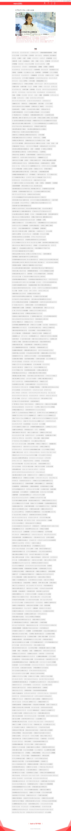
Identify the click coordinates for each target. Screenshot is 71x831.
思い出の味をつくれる (47, 398)
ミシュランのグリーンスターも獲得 (21, 673)
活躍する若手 (16, 86)
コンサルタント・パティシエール (20, 387)
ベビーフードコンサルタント (34, 100)
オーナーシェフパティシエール (20, 517)
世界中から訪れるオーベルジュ (20, 163)
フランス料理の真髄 (17, 168)
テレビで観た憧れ (17, 333)
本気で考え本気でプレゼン (28, 718)
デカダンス (15, 480)
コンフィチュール (27, 234)
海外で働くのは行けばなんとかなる (51, 387)
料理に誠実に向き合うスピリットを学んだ (22, 137)
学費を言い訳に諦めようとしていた (34, 313)
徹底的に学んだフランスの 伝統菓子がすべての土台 (45, 120)
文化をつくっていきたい (45, 608)
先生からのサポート (17, 446)
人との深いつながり (47, 684)
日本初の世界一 (16, 109)
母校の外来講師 (29, 483)
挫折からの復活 (29, 305)
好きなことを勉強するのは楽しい (20, 540)
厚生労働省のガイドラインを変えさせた (48, 222)
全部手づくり (16, 157)
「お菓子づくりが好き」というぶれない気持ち (23, 183)
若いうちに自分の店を (18, 716)
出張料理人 (38, 72)
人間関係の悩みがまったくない (20, 803)
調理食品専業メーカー (42, 81)
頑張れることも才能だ (29, 477)
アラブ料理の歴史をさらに (52, 642)
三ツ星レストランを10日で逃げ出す (21, 401)
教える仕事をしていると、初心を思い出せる (32, 185)
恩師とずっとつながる (32, 767)
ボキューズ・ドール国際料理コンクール (31, 166)
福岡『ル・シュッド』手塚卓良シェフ (46, 415)
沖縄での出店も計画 (34, 509)
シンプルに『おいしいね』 (31, 463)
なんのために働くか (47, 208)
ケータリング (55, 61)
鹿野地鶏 (36, 608)
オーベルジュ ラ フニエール (31, 679)
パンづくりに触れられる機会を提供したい (40, 200)
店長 (37, 183)
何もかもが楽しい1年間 (27, 659)
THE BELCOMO (45, 460)
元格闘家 (29, 631)
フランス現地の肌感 (17, 577)
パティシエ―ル (54, 95)
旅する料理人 (28, 741)
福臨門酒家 (15, 494)
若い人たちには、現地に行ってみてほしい (22, 245)
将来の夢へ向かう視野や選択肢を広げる (22, 205)
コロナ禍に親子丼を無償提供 (32, 761)
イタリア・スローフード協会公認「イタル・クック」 (39, 177)
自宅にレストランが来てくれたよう (38, 310)
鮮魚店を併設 (28, 690)
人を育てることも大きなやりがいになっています (24, 220)
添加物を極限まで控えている (25, 191)
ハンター (39, 282)
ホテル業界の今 (24, 492)
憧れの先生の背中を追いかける (20, 330)
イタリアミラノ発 (47, 806)
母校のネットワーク (32, 475)
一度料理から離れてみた (36, 316)
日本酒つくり (45, 761)
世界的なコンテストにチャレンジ (20, 809)
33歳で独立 (32, 347)
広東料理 (15, 191)
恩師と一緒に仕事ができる (30, 577)
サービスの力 (16, 667)
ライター (25, 66)
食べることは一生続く (38, 560)
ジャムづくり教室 (45, 234)
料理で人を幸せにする (41, 744)
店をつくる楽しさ (37, 543)
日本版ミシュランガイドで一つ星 (38, 497)
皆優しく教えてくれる (18, 452)
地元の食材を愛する (53, 214)
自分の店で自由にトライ (18, 752)
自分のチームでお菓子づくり (48, 710)
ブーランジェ (22, 92)
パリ (37, 429)
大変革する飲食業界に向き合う (20, 285)
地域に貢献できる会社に (18, 616)
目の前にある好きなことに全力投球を (21, 237)
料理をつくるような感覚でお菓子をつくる (43, 480)
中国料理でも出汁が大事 (48, 188)
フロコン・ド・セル (27, 724)
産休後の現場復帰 (17, 628)
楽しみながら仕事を (27, 733)
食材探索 (15, 591)
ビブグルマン (54, 557)
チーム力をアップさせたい (45, 455)
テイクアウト (46, 364)
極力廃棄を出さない (27, 537)
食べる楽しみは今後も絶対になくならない (41, 299)
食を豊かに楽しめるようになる (20, 721)
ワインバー (15, 81)
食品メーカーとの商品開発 (37, 503)
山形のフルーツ (41, 231)
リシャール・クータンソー (39, 665)
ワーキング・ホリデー (18, 679)
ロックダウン (29, 438)
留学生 (42, 183)
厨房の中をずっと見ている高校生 (32, 699)
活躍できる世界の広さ (18, 429)
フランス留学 (49, 103)
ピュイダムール (53, 477)
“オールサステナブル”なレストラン (38, 670)
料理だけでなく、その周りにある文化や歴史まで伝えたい (26, 132)
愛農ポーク (15, 248)
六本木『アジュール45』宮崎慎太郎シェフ (47, 412)
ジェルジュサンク (34, 395)
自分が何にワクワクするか (19, 795)
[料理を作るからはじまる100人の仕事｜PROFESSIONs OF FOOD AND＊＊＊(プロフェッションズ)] (18, 3)
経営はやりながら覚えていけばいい (43, 733)
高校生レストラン (39, 168)
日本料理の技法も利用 (30, 370)
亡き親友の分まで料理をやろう (27, 574)
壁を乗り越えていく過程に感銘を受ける (22, 211)
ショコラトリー (25, 75)
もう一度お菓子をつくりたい (43, 506)
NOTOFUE (42, 653)
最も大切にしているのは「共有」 (20, 633)
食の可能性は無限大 (29, 358)
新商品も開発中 (33, 103)
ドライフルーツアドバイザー (37, 98)
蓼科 (45, 220)
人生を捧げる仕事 (50, 115)
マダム (27, 557)
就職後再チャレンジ (43, 157)
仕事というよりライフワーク (19, 710)
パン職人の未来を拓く (36, 806)
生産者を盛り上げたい (33, 784)
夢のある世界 (46, 755)
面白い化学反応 (45, 438)
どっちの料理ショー (51, 358)
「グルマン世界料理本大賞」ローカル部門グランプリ (45, 123)
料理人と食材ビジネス (36, 160)
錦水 (19, 650)
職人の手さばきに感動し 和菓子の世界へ (22, 123)
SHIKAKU (38, 460)
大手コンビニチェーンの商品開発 (20, 225)
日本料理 (32, 55)
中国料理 (48, 61)
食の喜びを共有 (31, 591)
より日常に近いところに (49, 724)
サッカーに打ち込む (17, 361)
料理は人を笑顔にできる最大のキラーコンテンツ (24, 656)
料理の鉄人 (42, 429)
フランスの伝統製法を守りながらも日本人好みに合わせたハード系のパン (29, 197)
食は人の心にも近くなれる (32, 730)
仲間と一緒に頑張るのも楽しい (46, 378)
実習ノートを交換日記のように (20, 580)
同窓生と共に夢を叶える (18, 140)
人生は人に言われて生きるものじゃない (22, 288)
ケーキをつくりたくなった (33, 781)
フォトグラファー (17, 66)
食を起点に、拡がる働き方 (50, 55)
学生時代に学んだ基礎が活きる (33, 511)
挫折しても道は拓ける (18, 693)
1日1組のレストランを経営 (45, 594)
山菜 (20, 61)
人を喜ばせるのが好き (49, 611)
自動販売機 (26, 531)
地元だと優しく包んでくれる (19, 271)
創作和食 (30, 273)
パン (55, 58)
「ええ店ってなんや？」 (18, 305)
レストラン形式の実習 (25, 665)
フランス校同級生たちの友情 (47, 271)
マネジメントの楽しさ (52, 375)
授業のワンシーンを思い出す (46, 475)
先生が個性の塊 (28, 344)
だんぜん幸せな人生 (39, 659)
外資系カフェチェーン (18, 83)
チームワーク (26, 735)
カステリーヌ (16, 696)
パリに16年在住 (16, 390)
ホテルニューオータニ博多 (33, 489)
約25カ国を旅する (49, 585)
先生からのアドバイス (18, 789)
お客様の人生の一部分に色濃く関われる (22, 546)
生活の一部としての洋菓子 (47, 730)
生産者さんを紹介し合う (30, 614)
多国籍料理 (34, 75)
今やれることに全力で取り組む (50, 801)
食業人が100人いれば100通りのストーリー (41, 202)
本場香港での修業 (35, 492)
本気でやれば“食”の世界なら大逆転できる (22, 296)
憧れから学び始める (36, 557)
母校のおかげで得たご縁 (18, 730)
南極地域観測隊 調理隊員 (46, 52)
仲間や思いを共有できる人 (49, 747)
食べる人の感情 (16, 718)
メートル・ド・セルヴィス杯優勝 (48, 662)
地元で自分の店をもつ (18, 608)
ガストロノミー (47, 100)
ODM (53, 143)
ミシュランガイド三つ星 (47, 803)
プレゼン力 (26, 361)
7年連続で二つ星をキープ (18, 631)
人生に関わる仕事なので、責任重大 (21, 214)
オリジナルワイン (54, 279)
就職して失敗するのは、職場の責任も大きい (42, 217)
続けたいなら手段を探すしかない (20, 509)
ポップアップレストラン (50, 534)
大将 (42, 605)
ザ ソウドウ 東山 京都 (18, 463)
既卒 (32, 149)
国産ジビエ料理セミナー (18, 222)
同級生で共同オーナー (44, 701)
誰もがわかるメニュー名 (32, 625)
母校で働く (54, 506)
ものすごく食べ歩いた (18, 367)
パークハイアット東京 (18, 602)
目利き (26, 160)
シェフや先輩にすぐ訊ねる (49, 449)
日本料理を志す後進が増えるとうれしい (38, 279)
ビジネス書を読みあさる (41, 305)
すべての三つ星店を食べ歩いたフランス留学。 (23, 251)
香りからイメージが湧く (32, 588)
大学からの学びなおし (33, 151)
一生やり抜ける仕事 (25, 339)
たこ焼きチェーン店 (29, 72)
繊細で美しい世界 (34, 662)
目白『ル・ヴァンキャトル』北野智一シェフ (34, 421)
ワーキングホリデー (26, 390)
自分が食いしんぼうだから (43, 591)
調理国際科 (48, 183)
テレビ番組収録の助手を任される (20, 347)
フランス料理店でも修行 (40, 273)
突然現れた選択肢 (17, 265)
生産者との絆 (54, 339)
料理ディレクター (50, 75)
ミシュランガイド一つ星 (18, 435)
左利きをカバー (53, 324)
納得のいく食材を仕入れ (50, 602)
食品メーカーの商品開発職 (47, 784)
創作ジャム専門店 (17, 234)
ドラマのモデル (39, 322)
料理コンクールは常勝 (36, 324)
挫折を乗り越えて (35, 401)
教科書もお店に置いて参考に (19, 375)
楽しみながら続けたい (54, 682)
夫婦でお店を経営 (41, 358)
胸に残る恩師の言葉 (38, 307)
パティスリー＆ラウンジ (30, 693)
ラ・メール (24, 336)
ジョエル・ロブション (18, 741)
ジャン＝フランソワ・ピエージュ (20, 395)
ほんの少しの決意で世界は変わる (20, 458)
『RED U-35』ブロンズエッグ (46, 767)
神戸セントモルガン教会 (46, 676)
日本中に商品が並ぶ (34, 225)
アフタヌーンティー (17, 449)
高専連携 (38, 149)
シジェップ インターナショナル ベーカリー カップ (41, 809)
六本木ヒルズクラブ (29, 602)
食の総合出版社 (33, 66)
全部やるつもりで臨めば (18, 801)
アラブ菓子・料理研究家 (28, 78)
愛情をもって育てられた (46, 432)
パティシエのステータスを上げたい (44, 696)
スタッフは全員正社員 (18, 614)
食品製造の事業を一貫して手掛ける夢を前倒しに (40, 285)
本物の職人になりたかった (19, 781)
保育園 (18, 95)
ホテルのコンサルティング (27, 696)
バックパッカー (37, 684)
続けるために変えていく (18, 483)
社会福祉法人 (27, 61)
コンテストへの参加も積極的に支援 (32, 449)
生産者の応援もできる (18, 506)
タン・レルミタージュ (18, 381)
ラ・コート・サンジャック (38, 361)
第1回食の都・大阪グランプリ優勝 (47, 648)
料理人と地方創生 (29, 83)
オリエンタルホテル (41, 520)
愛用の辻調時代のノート (18, 594)
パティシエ (54, 86)
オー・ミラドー (33, 290)
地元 (28, 98)
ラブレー (28, 543)
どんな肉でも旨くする (45, 245)
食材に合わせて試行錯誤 (32, 605)
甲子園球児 (32, 174)
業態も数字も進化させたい (31, 350)
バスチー (15, 228)
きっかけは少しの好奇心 (52, 262)
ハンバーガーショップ (27, 69)
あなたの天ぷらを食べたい (19, 769)
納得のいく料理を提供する (19, 605)
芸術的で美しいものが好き (19, 353)
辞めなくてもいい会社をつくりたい (21, 597)
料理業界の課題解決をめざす (37, 426)
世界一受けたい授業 (43, 582)
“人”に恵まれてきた (52, 174)
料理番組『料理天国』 (35, 387)
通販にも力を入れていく (47, 509)
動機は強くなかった (17, 477)
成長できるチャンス (31, 795)
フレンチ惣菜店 (54, 72)
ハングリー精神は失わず (33, 710)
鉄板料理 (52, 66)
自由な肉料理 (27, 582)
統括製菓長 (46, 95)
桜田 (31, 650)
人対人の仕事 (50, 466)
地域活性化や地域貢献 (18, 568)
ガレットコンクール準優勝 (49, 752)
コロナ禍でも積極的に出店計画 (20, 500)
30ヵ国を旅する (16, 659)
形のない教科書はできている (44, 330)
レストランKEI (28, 778)
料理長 (35, 86)
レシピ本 (25, 95)
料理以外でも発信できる (40, 126)
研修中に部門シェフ (25, 534)
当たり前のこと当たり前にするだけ (36, 375)
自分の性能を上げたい (34, 803)
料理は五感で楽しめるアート (19, 273)
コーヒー (31, 95)
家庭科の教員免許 (35, 486)
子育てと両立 (34, 171)
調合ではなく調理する (46, 789)
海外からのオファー (44, 769)
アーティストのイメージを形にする (48, 625)
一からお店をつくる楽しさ (19, 727)
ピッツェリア (45, 69)
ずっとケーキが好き (31, 378)
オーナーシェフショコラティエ (50, 89)
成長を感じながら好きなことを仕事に (38, 514)
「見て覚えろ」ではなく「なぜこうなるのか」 (23, 404)
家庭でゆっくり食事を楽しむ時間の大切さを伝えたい (25, 134)
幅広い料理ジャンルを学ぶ (39, 619)
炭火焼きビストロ (54, 69)
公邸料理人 (43, 151)
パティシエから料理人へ (18, 523)
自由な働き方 (22, 591)
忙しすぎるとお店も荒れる (46, 551)
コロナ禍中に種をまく (32, 769)
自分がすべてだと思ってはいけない (32, 798)
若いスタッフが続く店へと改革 (20, 231)
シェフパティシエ (17, 89)
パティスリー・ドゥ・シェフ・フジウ (30, 775)
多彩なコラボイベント (32, 727)
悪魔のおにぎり (16, 103)
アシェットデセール (35, 452)
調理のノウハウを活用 (35, 792)
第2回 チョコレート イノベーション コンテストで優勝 (25, 455)
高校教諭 (55, 183)
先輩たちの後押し (17, 735)
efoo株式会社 (27, 424)
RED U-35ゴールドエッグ (49, 650)
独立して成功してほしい (46, 735)
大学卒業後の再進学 (37, 631)
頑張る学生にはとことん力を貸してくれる (35, 140)
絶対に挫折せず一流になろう (19, 432)
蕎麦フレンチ (30, 758)
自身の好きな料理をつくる (19, 551)
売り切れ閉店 (42, 716)
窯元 (33, 61)
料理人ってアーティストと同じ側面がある (22, 364)
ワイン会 (15, 560)
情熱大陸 (35, 582)
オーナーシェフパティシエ (51, 83)
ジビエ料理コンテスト (31, 222)
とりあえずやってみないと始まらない (21, 299)
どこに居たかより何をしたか (38, 441)
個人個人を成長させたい (34, 500)
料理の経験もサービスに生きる (41, 667)
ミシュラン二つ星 (17, 276)
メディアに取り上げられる (42, 758)
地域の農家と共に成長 (42, 214)
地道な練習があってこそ (18, 529)
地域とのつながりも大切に (34, 194)
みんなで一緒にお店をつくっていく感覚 (39, 554)
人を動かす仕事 (45, 489)
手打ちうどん (37, 137)
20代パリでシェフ (30, 435)
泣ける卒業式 (32, 330)
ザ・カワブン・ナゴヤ (30, 520)
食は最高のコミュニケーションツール (21, 563)
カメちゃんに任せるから (18, 407)
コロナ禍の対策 (37, 364)
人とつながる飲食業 (28, 750)
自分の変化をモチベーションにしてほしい (35, 409)
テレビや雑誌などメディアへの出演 (21, 503)
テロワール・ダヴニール (18, 438)
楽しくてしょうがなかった (19, 585)
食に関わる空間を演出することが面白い (37, 129)
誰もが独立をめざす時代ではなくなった (22, 619)
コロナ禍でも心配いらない (35, 327)
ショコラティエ (16, 69)
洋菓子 (19, 58)
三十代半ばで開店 (33, 648)
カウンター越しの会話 (28, 466)
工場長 (14, 98)
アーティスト (16, 52)
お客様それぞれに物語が (18, 571)
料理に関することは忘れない (41, 344)
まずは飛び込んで (45, 628)
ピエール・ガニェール (52, 395)
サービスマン (50, 106)
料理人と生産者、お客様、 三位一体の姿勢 (48, 117)
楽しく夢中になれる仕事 (18, 557)
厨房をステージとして (18, 699)
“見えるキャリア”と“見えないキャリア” (42, 211)
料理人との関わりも (45, 446)
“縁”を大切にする (42, 174)
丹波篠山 (28, 752)
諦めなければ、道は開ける (19, 154)
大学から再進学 (50, 537)
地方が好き (50, 273)
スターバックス (16, 806)
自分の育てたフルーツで (52, 659)
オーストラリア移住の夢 (32, 146)
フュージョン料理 (30, 64)
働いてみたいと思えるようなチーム (40, 339)
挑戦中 (23, 109)
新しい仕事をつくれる (40, 645)
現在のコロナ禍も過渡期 (51, 404)
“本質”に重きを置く (43, 795)
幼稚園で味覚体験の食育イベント (20, 174)
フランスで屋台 (25, 755)
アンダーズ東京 (16, 398)
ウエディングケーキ (33, 517)
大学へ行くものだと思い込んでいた (49, 302)
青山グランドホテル (28, 460)
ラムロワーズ (33, 540)
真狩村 (53, 163)
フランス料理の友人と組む (19, 758)
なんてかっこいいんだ (52, 665)
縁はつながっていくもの (40, 180)
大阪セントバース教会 (34, 676)
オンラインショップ (17, 531)
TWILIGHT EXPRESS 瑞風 (18, 599)
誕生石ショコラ (44, 381)
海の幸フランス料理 (37, 333)
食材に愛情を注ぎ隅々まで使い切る (21, 171)
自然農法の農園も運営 (18, 744)
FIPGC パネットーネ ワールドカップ (35, 812)
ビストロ (21, 64)
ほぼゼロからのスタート (25, 480)
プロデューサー (35, 52)
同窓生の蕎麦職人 (37, 752)
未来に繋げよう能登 (17, 750)
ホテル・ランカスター (18, 778)
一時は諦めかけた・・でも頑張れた (21, 115)
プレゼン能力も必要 (47, 792)
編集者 (40, 66)
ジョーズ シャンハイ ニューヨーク (20, 497)
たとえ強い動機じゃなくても (49, 511)
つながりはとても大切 (45, 727)
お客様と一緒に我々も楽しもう (37, 633)
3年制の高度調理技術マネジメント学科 (22, 786)
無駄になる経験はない (42, 571)
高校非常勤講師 (16, 185)
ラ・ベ (26, 452)
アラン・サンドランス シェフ (39, 237)
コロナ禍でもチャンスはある (35, 580)
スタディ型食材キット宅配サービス (21, 426)
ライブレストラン (17, 78)
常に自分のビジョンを (40, 537)
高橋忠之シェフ (47, 333)
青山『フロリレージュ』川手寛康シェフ (22, 418)
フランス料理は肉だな (32, 551)
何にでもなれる (16, 775)
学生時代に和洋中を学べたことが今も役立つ (36, 239)
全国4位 (50, 565)
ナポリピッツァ (16, 180)
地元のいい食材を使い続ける (34, 687)
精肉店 (14, 72)
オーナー (15, 92)
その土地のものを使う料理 (33, 353)
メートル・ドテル (32, 92)
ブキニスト (24, 392)
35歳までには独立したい (18, 611)
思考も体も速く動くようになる (33, 801)
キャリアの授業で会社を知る (31, 789)
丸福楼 (50, 520)
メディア (43, 58)
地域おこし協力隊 (28, 168)
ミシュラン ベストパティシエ (40, 778)
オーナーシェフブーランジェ (19, 194)
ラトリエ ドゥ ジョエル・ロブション (50, 775)
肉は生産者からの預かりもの (26, 248)
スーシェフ (47, 86)
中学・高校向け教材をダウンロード (55, 0)
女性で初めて (16, 339)
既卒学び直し (50, 483)
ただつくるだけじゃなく (52, 716)
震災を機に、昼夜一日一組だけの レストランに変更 (24, 117)
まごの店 (46, 324)
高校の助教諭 (52, 571)
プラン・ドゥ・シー (17, 460)
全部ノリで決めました (52, 704)
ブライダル (41, 75)
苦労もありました (46, 109)
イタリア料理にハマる (18, 370)
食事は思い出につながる (18, 313)
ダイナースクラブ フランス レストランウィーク (23, 472)
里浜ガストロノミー (17, 684)
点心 (36, 95)
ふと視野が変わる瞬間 (50, 750)
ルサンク (42, 395)
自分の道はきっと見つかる (42, 319)
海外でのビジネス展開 (18, 160)
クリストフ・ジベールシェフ (36, 458)
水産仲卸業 (37, 69)
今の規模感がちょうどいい (39, 546)
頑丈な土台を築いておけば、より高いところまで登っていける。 (27, 254)
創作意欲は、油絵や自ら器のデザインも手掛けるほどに (25, 256)
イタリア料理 (24, 55)
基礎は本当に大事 (30, 571)
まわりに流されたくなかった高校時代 (21, 106)
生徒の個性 (53, 489)
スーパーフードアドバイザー (19, 100)
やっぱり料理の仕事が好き (51, 316)
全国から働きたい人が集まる (33, 747)
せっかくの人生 (35, 707)
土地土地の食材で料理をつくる (41, 741)
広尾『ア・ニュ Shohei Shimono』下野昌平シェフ (24, 412)
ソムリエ (39, 89)
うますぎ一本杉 (50, 653)
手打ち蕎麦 (32, 81)
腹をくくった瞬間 (17, 724)
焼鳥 (58, 75)
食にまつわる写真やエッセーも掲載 (21, 642)
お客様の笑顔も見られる (51, 503)
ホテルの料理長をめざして (19, 489)
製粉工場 (15, 61)
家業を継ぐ (43, 228)
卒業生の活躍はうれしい (18, 409)
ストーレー (24, 398)
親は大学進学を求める (46, 341)
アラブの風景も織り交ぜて (37, 642)
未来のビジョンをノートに (30, 713)
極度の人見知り (34, 622)
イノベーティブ (53, 78)
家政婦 (45, 66)
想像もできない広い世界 (47, 798)
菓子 (25, 58)
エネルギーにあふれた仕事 (47, 588)
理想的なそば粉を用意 (33, 764)
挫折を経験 (36, 234)
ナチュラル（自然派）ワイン (29, 701)
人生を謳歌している (41, 718)
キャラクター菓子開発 (18, 143)
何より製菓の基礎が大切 (24, 228)
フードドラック (16, 75)
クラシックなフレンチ (35, 398)
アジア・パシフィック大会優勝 (50, 166)
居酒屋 (44, 137)
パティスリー (21, 98)
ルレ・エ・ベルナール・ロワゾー (30, 469)
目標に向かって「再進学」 (38, 106)
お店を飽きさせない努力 (18, 384)
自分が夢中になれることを (32, 529)
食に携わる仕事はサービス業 (19, 475)
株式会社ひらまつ (29, 429)
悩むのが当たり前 (17, 738)
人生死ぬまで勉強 (51, 633)
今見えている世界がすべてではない (31, 738)
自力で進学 (55, 200)
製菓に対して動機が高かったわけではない (32, 265)
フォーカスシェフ (41, 472)
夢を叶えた (24, 103)
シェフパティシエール (27, 180)
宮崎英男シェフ (16, 336)
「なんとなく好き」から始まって (20, 514)
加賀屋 (14, 650)
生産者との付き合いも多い (34, 293)
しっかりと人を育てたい (18, 511)
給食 (14, 95)
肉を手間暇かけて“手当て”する (43, 248)
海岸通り (46, 687)
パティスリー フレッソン (42, 477)
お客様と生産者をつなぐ (24, 560)
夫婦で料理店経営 (31, 154)
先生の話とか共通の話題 (39, 704)
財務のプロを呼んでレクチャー (50, 500)
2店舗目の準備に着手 (18, 350)
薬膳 (41, 95)
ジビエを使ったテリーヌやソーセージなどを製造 (24, 282)
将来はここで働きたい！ (42, 443)
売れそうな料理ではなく (45, 548)
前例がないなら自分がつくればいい (40, 563)
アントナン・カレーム (43, 693)
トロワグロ (51, 738)
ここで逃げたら (39, 750)
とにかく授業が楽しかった (41, 367)
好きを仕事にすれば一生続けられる (21, 200)
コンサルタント (41, 92)
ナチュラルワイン (43, 614)
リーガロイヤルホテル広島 (33, 599)
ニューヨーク (28, 608)
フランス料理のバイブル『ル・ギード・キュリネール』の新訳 (27, 242)
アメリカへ (52, 636)
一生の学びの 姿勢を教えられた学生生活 (22, 120)
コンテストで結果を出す (18, 565)
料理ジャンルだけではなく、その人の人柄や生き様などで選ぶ (27, 208)
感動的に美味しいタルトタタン (49, 353)
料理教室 (15, 64)
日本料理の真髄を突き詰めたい (20, 279)
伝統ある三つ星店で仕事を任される (21, 316)
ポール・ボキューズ (43, 290)
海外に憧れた (53, 582)
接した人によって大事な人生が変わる (21, 217)
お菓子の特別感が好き (18, 112)
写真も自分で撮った (48, 639)
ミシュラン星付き (46, 112)
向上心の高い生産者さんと (51, 631)
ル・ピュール (52, 392)
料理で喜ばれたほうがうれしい (20, 373)
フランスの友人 (16, 755)
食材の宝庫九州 (47, 254)
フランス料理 (16, 55)
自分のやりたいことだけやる (44, 154)
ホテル (14, 58)
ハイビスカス (40, 602)
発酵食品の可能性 (27, 704)
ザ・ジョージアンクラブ (46, 599)
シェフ (30, 86)
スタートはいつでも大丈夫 (19, 548)
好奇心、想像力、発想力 (47, 225)
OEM (49, 143)
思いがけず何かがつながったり (20, 648)
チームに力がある (17, 466)
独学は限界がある (17, 469)
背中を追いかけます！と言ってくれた (50, 526)
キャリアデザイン (25, 202)
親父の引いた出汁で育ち (18, 761)
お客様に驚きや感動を (18, 358)
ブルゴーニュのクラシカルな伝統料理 (47, 540)
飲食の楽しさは (38, 724)
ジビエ (32, 214)
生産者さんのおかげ (32, 653)
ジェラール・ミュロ (38, 390)
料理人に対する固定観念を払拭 (48, 772)
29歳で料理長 (44, 622)
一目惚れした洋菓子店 (47, 149)
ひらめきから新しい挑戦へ (34, 109)
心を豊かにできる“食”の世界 (40, 296)
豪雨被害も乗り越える (33, 271)
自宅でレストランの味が (30, 356)
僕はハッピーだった (49, 307)
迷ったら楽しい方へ (35, 597)
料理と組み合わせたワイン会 (19, 636)
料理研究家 (49, 58)
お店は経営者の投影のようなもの (20, 662)
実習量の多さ (53, 443)
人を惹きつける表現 (17, 713)
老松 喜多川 (25, 650)
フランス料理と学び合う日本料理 (20, 302)
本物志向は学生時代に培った (31, 381)
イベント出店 (16, 645)
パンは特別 (48, 812)
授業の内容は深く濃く (18, 344)
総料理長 (33, 89)
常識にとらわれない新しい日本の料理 (21, 707)
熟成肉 (35, 245)
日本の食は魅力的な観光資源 (40, 690)
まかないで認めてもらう (18, 239)
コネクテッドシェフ (51, 421)
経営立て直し (32, 231)
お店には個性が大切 (30, 384)
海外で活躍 (25, 89)
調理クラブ (15, 574)
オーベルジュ (39, 55)
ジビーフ (54, 245)
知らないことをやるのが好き (37, 673)
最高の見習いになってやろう (19, 293)
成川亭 (20, 290)
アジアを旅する (27, 684)
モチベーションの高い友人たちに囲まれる (48, 288)
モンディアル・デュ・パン (19, 812)
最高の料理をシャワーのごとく (20, 327)
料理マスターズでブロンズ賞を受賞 (49, 336)
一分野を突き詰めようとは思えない (21, 622)
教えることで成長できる (49, 327)
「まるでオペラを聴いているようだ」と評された (34, 276)
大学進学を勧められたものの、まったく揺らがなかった (25, 259)
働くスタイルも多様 (40, 466)
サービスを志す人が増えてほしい (20, 670)
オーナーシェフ (39, 83)
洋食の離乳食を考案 (44, 171)
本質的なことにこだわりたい (19, 653)
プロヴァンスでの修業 (31, 594)
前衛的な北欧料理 (17, 704)
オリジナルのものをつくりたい (46, 350)
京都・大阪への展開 (43, 636)
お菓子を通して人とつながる (48, 781)
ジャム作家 (49, 231)
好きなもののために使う (47, 707)
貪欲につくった (28, 367)
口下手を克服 (49, 531)
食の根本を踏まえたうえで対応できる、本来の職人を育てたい (27, 188)
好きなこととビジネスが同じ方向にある (49, 259)
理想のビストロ (39, 404)
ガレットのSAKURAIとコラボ (19, 764)
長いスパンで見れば (49, 580)
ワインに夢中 (30, 548)
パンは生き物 (16, 202)
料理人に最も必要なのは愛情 (49, 160)
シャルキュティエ (51, 92)
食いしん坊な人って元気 (50, 560)
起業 (48, 140)
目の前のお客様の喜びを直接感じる (21, 149)
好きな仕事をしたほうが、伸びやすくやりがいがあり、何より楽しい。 (29, 262)
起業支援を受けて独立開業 (31, 568)
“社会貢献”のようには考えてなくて (38, 682)
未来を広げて (36, 526)
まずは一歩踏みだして (18, 322)
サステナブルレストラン (42, 78)
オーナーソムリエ (17, 701)
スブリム (43, 469)
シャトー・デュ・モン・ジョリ (49, 452)
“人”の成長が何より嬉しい (19, 177)
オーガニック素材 (29, 744)
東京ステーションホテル (18, 543)
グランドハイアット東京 (39, 494)
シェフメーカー (29, 407)
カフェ (42, 61)
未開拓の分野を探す (17, 639)
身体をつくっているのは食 (19, 747)
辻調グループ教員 (17, 341)
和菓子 (29, 58)
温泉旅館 (20, 72)
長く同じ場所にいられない (19, 378)
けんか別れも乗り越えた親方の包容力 (21, 268)
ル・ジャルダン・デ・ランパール (34, 585)
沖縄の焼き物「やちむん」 (19, 146)
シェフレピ (35, 424)
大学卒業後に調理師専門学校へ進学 (21, 324)
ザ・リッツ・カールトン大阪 (19, 443)
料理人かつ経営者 (45, 529)
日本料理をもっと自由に (32, 772)
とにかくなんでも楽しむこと (19, 784)
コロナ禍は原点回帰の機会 (45, 356)
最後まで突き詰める (17, 798)
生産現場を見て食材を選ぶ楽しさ (20, 682)
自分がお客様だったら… (44, 463)
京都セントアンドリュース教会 (20, 676)
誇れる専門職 (31, 443)
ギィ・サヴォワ (16, 392)
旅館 (48, 64)
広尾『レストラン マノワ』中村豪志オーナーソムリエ (45, 418)
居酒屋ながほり (38, 650)
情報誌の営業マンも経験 (18, 307)
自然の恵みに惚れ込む (34, 163)
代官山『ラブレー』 (17, 421)
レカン (26, 290)
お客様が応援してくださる (46, 568)
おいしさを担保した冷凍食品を (33, 616)
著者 (37, 61)
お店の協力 (15, 665)
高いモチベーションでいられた (31, 446)
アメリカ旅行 (53, 656)
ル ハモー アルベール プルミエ (47, 679)
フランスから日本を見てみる (50, 282)
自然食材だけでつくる (18, 356)
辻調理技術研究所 (34, 302)
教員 (55, 52)
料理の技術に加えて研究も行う (40, 786)
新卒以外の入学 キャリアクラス (48, 146)
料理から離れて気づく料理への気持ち (37, 373)
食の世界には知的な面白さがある (50, 242)
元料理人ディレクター (51, 426)
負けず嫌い (41, 103)
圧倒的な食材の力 (46, 163)
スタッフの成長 (35, 735)
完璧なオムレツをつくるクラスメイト (45, 574)
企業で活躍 (23, 86)
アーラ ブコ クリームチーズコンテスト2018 (36, 565)
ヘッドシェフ (25, 806)
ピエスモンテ (54, 693)
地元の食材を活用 (17, 537)
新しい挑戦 (37, 438)
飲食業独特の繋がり (36, 755)
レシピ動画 (42, 424)
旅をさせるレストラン (18, 690)
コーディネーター (25, 52)
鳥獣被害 (39, 220)
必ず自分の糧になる (17, 582)
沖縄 (37, 548)
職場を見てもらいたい (48, 699)
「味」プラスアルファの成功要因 (20, 310)
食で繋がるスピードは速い (19, 772)
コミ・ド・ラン (16, 166)
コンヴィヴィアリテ (17, 424)
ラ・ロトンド (16, 534)
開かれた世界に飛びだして (19, 588)
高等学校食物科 (24, 486)
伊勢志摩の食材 (26, 333)
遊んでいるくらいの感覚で (47, 764)
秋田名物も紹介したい (43, 347)
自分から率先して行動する (45, 577)
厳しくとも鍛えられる (33, 432)
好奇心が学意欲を (17, 733)
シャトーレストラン (40, 64)
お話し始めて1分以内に (26, 667)
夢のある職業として (40, 483)
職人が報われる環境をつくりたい (20, 554)
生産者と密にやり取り (51, 435)
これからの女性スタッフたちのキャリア (22, 526)
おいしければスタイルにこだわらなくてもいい (23, 319)
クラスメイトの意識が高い (38, 531)
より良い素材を (40, 435)
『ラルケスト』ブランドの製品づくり (21, 441)
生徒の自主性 (16, 492)
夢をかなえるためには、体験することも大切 (35, 143)
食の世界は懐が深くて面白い (19, 129)
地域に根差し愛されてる (44, 713)
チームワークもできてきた (19, 625)
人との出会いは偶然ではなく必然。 (43, 191)
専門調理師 (45, 72)
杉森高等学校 (16, 486)
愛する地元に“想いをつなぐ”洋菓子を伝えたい (42, 268)
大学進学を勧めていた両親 (47, 486)
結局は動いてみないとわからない (30, 628)
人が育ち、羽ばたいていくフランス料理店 (45, 407)
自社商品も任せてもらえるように (20, 792)
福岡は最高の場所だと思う (37, 115)
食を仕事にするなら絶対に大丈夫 (30, 341)
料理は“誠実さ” (48, 168)
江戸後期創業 (36, 228)
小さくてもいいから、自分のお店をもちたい (23, 126)
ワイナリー (35, 58)
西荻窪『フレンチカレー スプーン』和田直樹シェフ (24, 415)
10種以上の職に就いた (43, 370)
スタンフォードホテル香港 (47, 492)
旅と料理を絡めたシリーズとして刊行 (32, 639)
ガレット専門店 (23, 81)
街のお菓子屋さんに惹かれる (19, 151)
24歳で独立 (44, 738)
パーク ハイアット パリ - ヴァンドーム (38, 392)
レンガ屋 (15, 290)
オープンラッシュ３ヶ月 (30, 716)
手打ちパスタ (46, 557)
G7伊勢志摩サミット (34, 336)
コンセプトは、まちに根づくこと (33, 611)
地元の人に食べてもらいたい (19, 687)
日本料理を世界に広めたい (19, 767)
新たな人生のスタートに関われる (33, 523)
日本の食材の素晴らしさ (25, 494)
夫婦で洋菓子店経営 (29, 506)
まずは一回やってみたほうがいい (28, 157)
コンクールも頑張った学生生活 (32, 112)
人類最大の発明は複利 (42, 656)
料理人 (40, 86)
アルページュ (48, 390)
